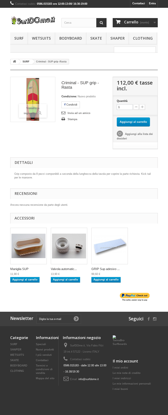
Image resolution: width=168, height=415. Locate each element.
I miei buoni (120, 389)
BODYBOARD (70, 38)
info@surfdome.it (88, 379)
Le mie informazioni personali (132, 383)
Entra (152, 3)
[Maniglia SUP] (28, 246)
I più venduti (44, 354)
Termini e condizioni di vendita (44, 369)
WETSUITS (41, 38)
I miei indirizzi (122, 378)
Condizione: (69, 96)
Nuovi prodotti (45, 349)
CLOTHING (143, 38)
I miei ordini (120, 367)
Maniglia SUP (19, 269)
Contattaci (138, 3)
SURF (19, 38)
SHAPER (117, 38)
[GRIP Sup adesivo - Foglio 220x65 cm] (109, 246)
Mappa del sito (45, 378)
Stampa (72, 119)
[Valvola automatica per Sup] (69, 246)
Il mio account (125, 361)
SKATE (96, 38)
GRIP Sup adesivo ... (105, 269)
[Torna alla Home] (14, 61)
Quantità (122, 100)
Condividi (71, 104)
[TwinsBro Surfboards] (120, 340)
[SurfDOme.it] (32, 20)
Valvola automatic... (64, 269)
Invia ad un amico (79, 113)
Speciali (41, 344)
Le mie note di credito (127, 373)
